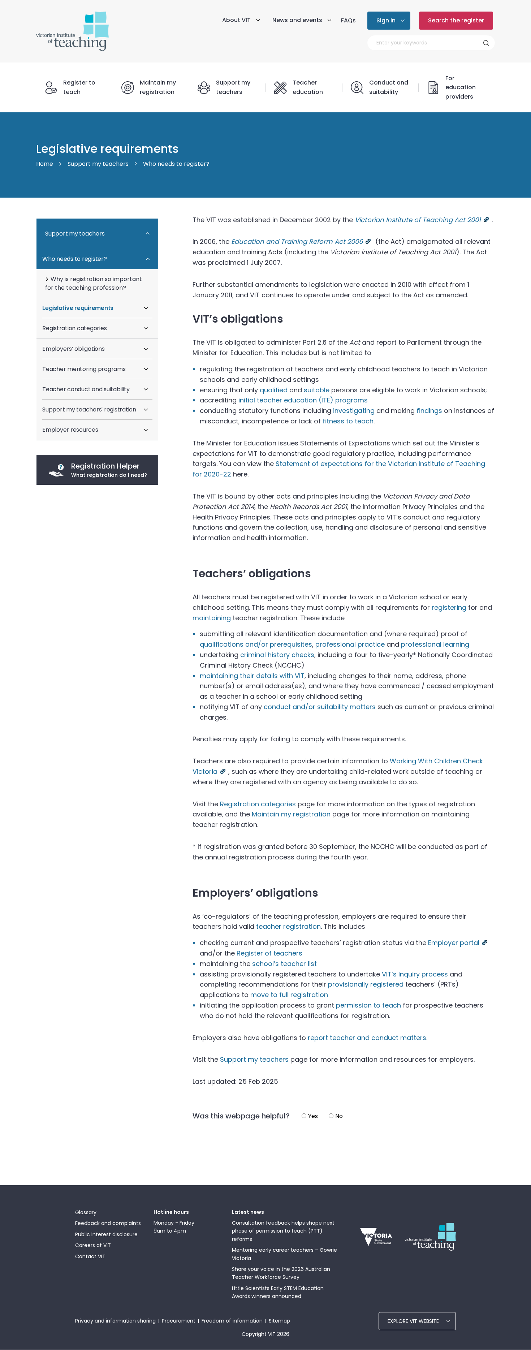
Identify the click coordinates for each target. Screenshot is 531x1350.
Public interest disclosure (106, 1234)
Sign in (386, 20)
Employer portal (453, 942)
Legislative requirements (77, 308)
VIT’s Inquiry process (415, 974)
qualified (274, 389)
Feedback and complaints (108, 1223)
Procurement (178, 1320)
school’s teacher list (284, 963)
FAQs (348, 20)
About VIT (236, 20)
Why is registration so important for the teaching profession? (93, 283)
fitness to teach (348, 421)
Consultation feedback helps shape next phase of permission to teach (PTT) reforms (283, 1231)
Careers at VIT (93, 1245)
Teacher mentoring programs (84, 369)
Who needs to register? (176, 164)
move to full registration (289, 994)
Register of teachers (269, 953)
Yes (313, 1116)
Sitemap (279, 1320)
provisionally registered (365, 984)
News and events (297, 20)
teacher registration (288, 926)
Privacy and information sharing (115, 1320)
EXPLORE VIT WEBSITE (413, 1321)
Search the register (456, 20)
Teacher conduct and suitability (85, 389)
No (339, 1116)
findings (429, 410)
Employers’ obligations (73, 349)
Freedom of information (232, 1320)
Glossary (85, 1212)
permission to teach (368, 1005)
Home (44, 164)
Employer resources (70, 430)
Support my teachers (98, 164)
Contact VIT (90, 1256)
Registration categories (74, 328)
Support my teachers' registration (89, 409)
